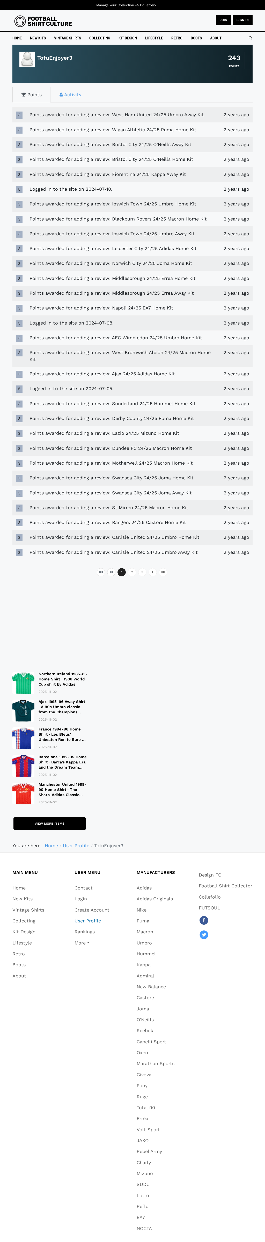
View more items (49, 823)
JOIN (223, 20)
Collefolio (148, 5)
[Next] (153, 572)
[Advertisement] (49, 623)
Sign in (243, 20)
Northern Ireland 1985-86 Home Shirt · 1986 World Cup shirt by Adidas (63, 679)
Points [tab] (34, 94)
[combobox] (250, 38)
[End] (163, 572)
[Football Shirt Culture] (43, 21)
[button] (92, 942)
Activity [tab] (72, 94)
